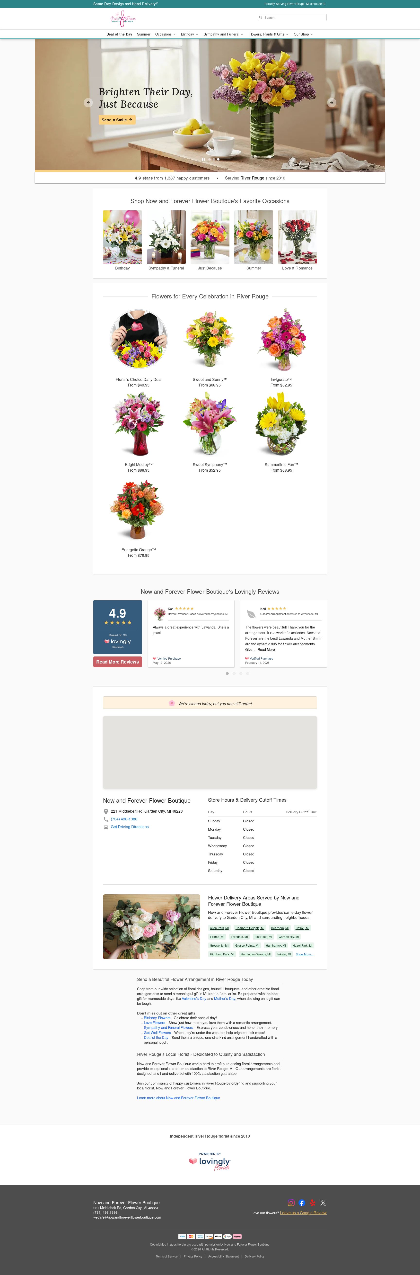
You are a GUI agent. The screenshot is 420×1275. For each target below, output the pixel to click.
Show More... (304, 954)
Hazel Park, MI (302, 945)
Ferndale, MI (239, 936)
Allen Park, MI (219, 928)
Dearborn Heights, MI (250, 928)
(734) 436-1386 (124, 819)
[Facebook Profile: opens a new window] (301, 1202)
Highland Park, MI (222, 954)
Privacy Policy (193, 1256)
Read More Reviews (117, 661)
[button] (227, 673)
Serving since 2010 (255, 178)
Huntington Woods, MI (256, 954)
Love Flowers (154, 1022)
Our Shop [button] (302, 34)
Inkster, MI (284, 954)
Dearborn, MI (280, 928)
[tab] (209, 159)
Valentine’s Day (194, 998)
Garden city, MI (289, 936)
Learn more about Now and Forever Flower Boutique (178, 1097)
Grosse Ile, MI (219, 945)
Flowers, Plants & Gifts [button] (267, 34)
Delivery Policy (254, 1256)
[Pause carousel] (203, 159)
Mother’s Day (224, 998)
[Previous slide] (88, 102)
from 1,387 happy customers (172, 178)
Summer (143, 34)
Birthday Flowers (157, 1017)
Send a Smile (114, 119)
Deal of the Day (119, 34)
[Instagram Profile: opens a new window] (291, 1202)
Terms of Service (167, 1256)
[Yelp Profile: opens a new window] (312, 1202)
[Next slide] (331, 102)
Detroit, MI (302, 928)
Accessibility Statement (223, 1256)
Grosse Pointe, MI (247, 945)
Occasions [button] (164, 34)
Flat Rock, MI (263, 936)
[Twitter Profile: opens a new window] (323, 1202)
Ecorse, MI (217, 936)
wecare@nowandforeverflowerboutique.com (127, 1217)
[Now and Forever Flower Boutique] (128, 19)
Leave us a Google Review (303, 1212)
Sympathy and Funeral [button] (222, 34)
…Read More (264, 649)
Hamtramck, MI (276, 945)
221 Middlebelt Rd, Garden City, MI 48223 (125, 1207)
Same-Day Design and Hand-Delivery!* (125, 3)
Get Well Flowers (157, 1032)
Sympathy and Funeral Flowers (168, 1027)
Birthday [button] (188, 34)
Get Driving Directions (130, 826)
